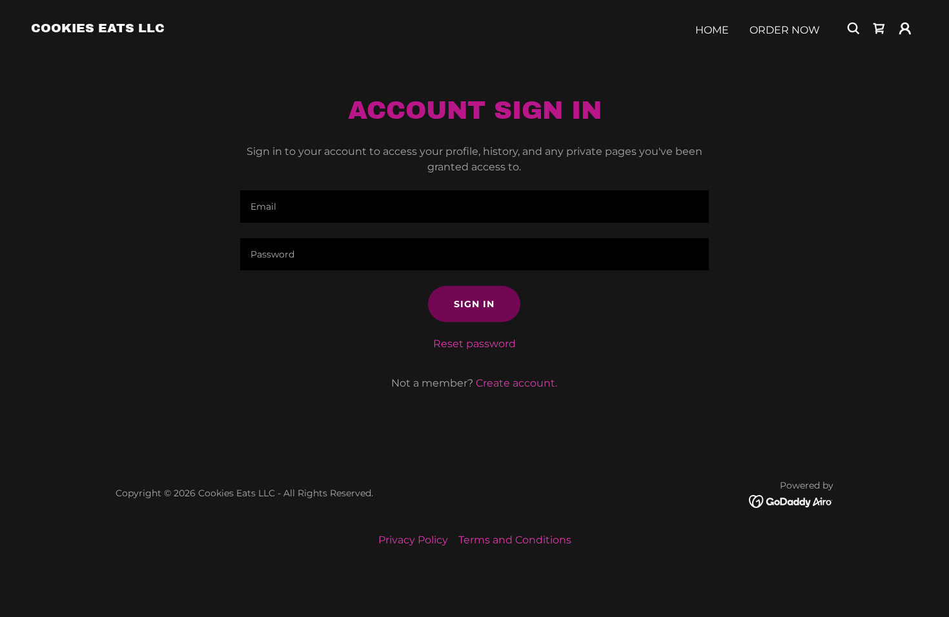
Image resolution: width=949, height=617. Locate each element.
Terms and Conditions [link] (514, 540)
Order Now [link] (785, 30)
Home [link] (712, 30)
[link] (98, 29)
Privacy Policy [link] (413, 540)
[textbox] (474, 206)
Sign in (474, 304)
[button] (879, 28)
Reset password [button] (474, 344)
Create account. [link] (516, 383)
